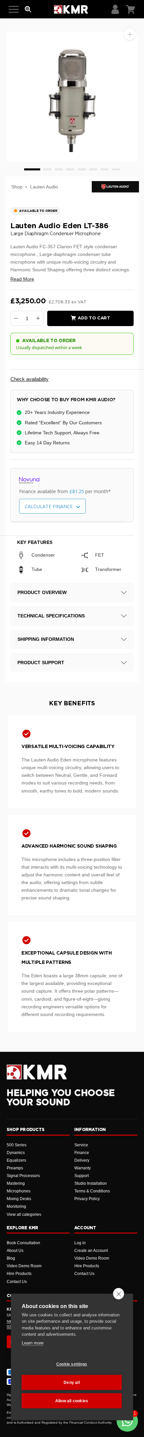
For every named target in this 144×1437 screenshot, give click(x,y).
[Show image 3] (59, 169)
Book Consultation (23, 1243)
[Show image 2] (48, 169)
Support (81, 1175)
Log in (80, 1243)
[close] (118, 1293)
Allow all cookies (71, 1401)
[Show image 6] (93, 169)
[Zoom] (130, 34)
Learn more (33, 1342)
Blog (11, 1258)
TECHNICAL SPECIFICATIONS (51, 615)
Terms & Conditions (92, 1191)
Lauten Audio (44, 186)
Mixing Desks (19, 1198)
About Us (15, 1250)
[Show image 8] (116, 169)
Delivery (81, 1160)
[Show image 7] (104, 169)
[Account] (115, 9)
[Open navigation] (14, 9)
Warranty (82, 1168)
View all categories (24, 1214)
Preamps (15, 1168)
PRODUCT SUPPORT (40, 662)
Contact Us (17, 1281)
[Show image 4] (70, 169)
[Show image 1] (32, 169)
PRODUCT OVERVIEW (42, 592)
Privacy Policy (87, 1198)
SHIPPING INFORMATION (45, 639)
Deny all (72, 1382)
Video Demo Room (24, 1266)
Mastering (16, 1183)
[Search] (28, 9)
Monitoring (16, 1206)
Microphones (18, 1191)
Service (81, 1145)
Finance (81, 1152)
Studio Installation (90, 1183)
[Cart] (130, 9)
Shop (16, 186)
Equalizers (16, 1160)
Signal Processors (23, 1175)
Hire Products (19, 1273)
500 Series (16, 1145)
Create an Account (91, 1250)
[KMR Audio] (71, 9)
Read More (22, 279)
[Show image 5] (82, 169)
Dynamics (16, 1152)
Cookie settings (71, 1364)
